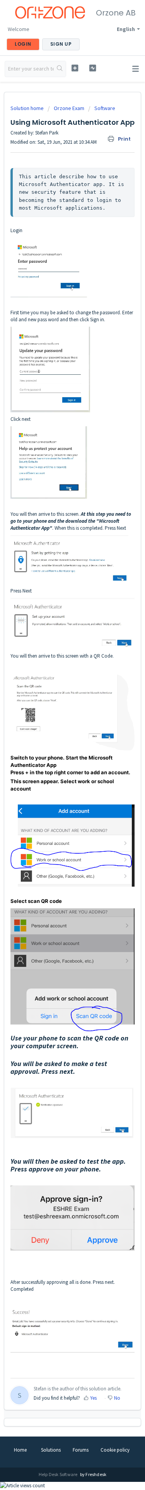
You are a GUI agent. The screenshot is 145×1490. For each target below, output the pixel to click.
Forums (81, 1450)
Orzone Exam (69, 108)
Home (20, 1450)
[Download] (58, 761)
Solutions (51, 1450)
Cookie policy (115, 1450)
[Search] (60, 69)
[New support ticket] (75, 68)
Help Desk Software (58, 1474)
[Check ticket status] (93, 68)
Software (104, 108)
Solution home (27, 108)
